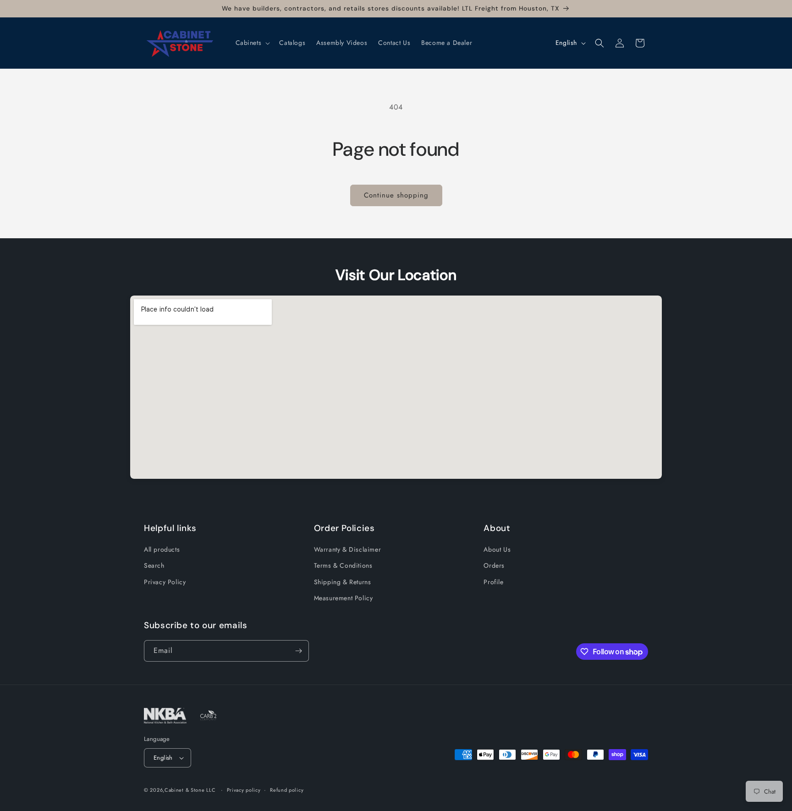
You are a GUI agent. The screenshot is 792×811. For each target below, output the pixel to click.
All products (162, 549)
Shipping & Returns (342, 581)
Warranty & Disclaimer (347, 549)
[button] (252, 42)
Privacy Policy (165, 581)
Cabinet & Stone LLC (190, 790)
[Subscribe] (298, 651)
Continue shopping (396, 195)
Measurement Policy (343, 598)
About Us (497, 549)
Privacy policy (244, 790)
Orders (494, 565)
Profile (493, 581)
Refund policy (286, 790)
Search (154, 565)
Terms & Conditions (343, 565)
